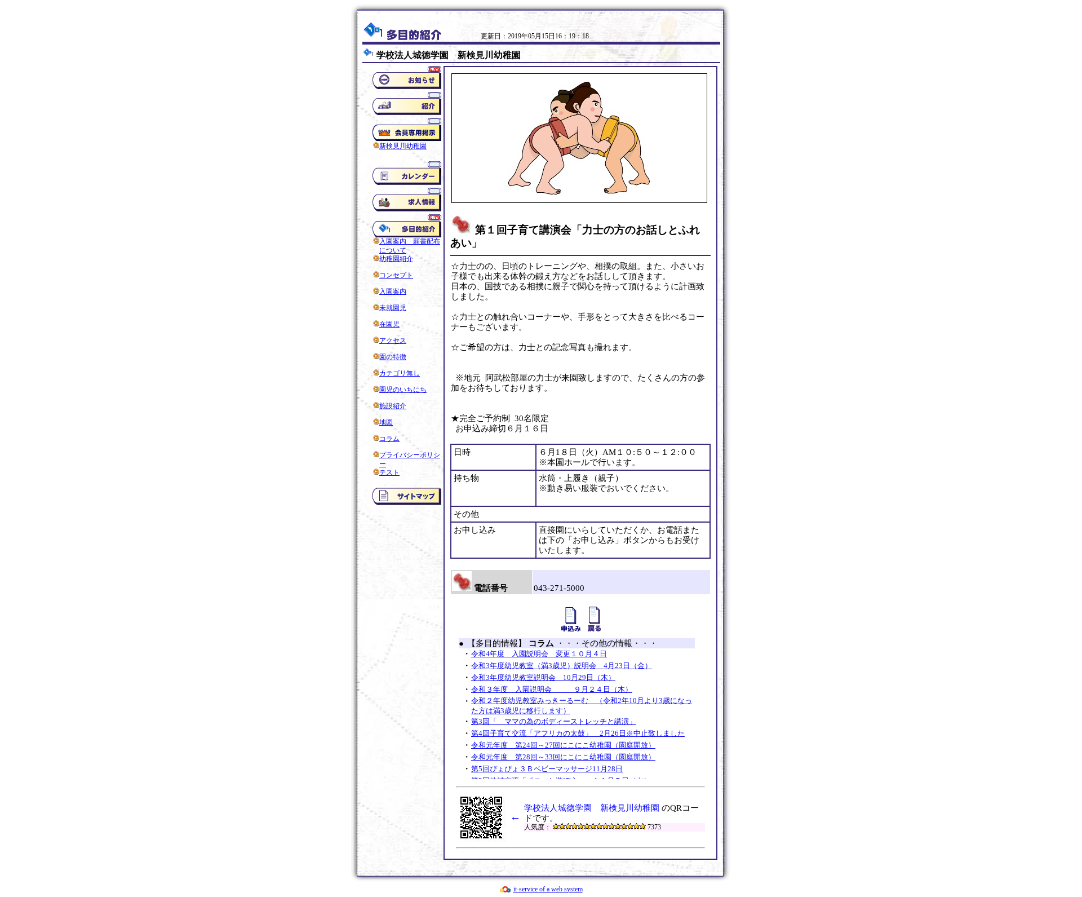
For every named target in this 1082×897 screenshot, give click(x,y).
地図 (386, 422)
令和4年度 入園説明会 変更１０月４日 (539, 653)
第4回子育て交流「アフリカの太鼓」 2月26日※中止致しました (578, 733)
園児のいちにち (403, 390)
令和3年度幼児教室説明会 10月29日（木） (543, 677)
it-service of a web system (548, 889)
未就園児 (392, 308)
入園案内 (392, 291)
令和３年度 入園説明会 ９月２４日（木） (551, 689)
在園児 (389, 324)
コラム (389, 439)
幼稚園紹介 (396, 259)
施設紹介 (392, 406)
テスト (389, 472)
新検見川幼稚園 (403, 146)
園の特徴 (392, 357)
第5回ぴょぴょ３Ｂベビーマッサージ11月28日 (547, 769)
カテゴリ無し (399, 373)
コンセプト (396, 275)
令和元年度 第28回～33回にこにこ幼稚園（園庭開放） (563, 757)
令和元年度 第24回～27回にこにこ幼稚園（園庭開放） (563, 745)
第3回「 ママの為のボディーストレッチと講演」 (553, 721)
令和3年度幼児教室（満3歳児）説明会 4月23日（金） (561, 665)
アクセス (392, 340)
